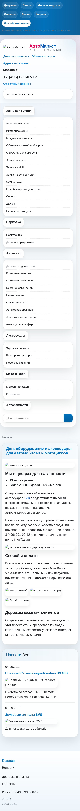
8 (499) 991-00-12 (26, 792)
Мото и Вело (16, 374)
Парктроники (14, 234)
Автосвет (13, 253)
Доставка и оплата (16, 56)
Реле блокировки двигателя (23, 189)
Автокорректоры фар (19, 309)
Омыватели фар (16, 302)
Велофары (13, 393)
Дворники (10, 5)
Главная (8, 760)
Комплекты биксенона (20, 280)
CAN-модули (14, 181)
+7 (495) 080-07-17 (20, 77)
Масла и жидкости (49, 5)
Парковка (13, 222)
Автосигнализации (18, 123)
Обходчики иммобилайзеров (24, 145)
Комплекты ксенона (18, 273)
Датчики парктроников (20, 242)
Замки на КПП (15, 167)
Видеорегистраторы (19, 355)
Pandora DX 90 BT (45, 697)
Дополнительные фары (21, 316)
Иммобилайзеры (17, 130)
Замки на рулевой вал (20, 174)
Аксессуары (15, 335)
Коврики (41, 14)
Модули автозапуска (19, 138)
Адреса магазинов (16, 63)
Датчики (11, 203)
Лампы (27, 5)
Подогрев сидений (18, 362)
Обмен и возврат (43, 56)
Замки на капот (16, 159)
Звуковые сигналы (17, 348)
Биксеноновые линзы (19, 287)
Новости (8, 767)
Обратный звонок (17, 83)
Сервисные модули (18, 211)
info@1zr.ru (22, 539)
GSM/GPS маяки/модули (22, 152)
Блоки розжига (15, 295)
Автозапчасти (17, 405)
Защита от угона (19, 110)
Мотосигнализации (18, 386)
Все (25, 654)
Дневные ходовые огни (21, 266)
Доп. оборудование (16, 23)
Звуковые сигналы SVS (23, 714)
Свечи (26, 14)
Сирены (11, 196)
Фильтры (10, 14)
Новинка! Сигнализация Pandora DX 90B (36, 673)
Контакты (8, 784)
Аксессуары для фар (19, 324)
